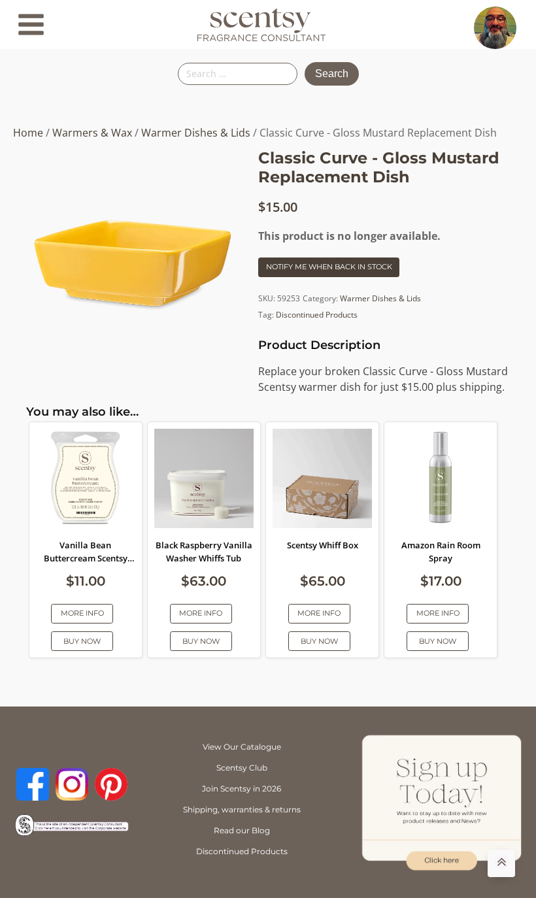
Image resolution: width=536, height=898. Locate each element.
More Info (82, 613)
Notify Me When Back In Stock (329, 266)
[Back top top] (501, 863)
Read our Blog (242, 830)
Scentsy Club (241, 768)
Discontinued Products (317, 314)
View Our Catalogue (242, 747)
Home (28, 132)
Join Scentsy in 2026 (241, 788)
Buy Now (82, 641)
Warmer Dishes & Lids (195, 132)
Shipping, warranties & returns (242, 809)
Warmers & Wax (92, 132)
